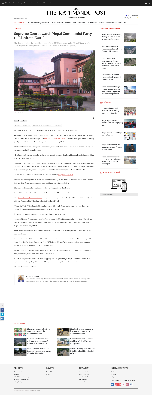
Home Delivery (50, 372)
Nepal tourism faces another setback (112, 22)
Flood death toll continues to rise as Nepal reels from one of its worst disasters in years (111, 63)
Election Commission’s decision (56, 138)
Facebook (113, 374)
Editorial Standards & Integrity (22, 377)
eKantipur (112, 384)
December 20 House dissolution (30, 197)
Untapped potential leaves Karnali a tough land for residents (111, 111)
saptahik (116, 384)
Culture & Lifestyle (48, 3)
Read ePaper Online (107, 194)
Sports (39, 3)
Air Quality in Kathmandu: (130, 18)
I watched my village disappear (38, 22)
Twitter (113, 372)
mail (2, 318)
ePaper (48, 374)
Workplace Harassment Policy (22, 379)
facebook (2, 310)
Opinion (26, 3)
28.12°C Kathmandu (133, 15)
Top (148, 385)
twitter (2, 314)
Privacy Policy (18, 382)
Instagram (113, 377)
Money (33, 3)
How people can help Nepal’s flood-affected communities (111, 77)
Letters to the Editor (84, 374)
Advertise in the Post (84, 377)
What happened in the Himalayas (85, 22)
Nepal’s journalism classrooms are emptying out (112, 123)
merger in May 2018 (65, 174)
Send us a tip (82, 382)
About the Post (18, 372)
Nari (123, 384)
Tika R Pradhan (20, 121)
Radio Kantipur (127, 384)
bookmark (93, 117)
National (7, 3)
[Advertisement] (54, 307)
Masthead (16, 374)
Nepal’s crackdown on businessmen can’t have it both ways (112, 147)
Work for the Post (83, 379)
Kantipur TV (131, 384)
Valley (20, 3)
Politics (14, 3)
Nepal (119, 384)
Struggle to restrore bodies (61, 22)
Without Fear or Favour (76, 18)
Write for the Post (83, 372)
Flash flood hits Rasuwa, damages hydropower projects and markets (112, 37)
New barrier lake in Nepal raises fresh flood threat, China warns (111, 49)
